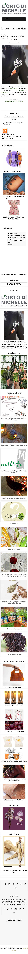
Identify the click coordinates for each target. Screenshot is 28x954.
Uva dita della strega (14, 654)
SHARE (7, 116)
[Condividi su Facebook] (9, 124)
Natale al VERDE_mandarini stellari (14, 498)
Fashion (3, 35)
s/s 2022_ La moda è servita (12, 171)
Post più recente (5, 274)
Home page (14, 274)
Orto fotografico (18, 123)
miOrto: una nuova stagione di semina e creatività (14, 471)
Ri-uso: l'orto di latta (14, 629)
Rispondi (10, 244)
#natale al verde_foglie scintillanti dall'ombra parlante (14, 602)
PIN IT (14, 119)
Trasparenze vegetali (14, 549)
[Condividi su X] (7, 124)
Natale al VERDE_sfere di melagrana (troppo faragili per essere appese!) (14, 575)
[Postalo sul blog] (6, 124)
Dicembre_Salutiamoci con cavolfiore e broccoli (14, 419)
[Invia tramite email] (5, 124)
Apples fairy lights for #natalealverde (14, 445)
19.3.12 (15, 233)
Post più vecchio (22, 274)
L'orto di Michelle (8, 134)
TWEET (14, 116)
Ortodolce (14, 523)
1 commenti (4, 38)
